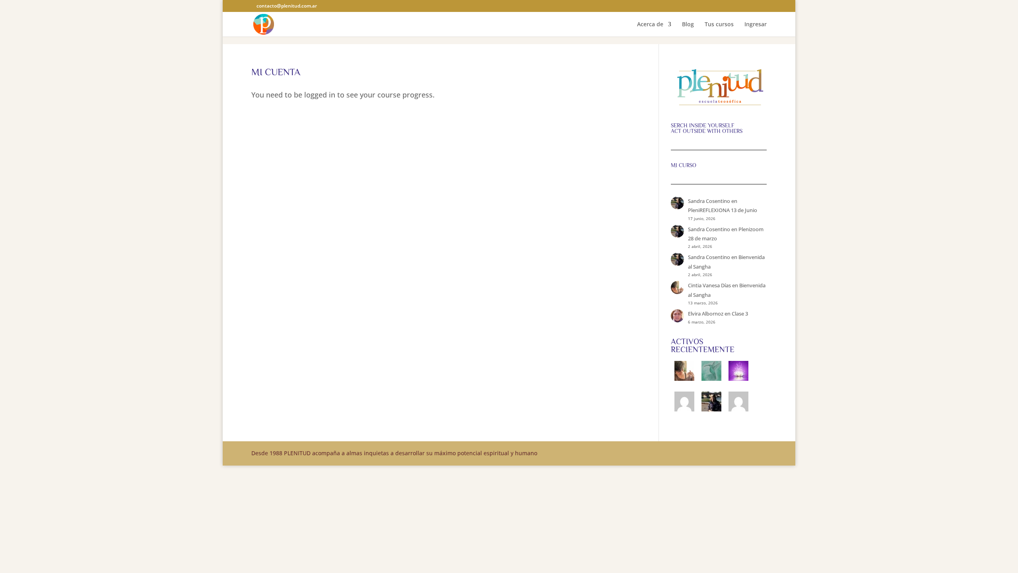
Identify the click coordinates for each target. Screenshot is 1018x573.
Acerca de (650, 24)
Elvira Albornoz (705, 313)
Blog (688, 24)
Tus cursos (719, 24)
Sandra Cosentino (709, 201)
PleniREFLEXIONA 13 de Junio (722, 210)
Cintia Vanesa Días (709, 285)
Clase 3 (740, 313)
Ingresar (755, 24)
